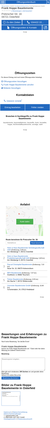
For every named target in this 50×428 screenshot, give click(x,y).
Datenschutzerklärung (20, 412)
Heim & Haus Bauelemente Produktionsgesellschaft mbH (18, 257)
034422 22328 (14, 101)
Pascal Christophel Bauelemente (19, 264)
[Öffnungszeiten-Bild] (11, 405)
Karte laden (25, 222)
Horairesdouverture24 (25, 419)
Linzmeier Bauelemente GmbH (19, 285)
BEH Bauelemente (14, 273)
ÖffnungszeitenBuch (26, 2)
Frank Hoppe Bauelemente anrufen (18, 84)
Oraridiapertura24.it (10, 419)
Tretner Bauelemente (15, 279)
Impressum (7, 412)
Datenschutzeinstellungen (12, 414)
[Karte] (45, 27)
